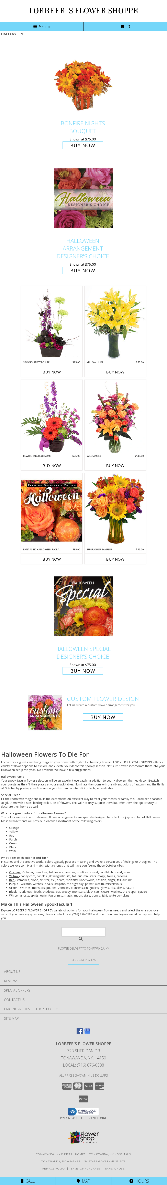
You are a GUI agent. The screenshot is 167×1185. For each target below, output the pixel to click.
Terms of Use (114, 1168)
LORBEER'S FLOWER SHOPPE (83, 10)
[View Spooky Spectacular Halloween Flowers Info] (51, 323)
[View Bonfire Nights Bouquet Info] (83, 81)
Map (85, 1181)
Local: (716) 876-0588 (83, 1065)
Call (29, 1181)
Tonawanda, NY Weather (60, 1161)
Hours (141, 1181)
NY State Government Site (105, 1161)
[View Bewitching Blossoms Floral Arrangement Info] (51, 417)
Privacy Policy (54, 1168)
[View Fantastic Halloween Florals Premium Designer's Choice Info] (51, 510)
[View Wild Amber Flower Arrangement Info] (115, 417)
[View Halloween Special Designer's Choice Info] (83, 606)
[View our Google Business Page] (87, 1033)
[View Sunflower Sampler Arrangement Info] (115, 510)
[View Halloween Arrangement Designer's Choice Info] (83, 198)
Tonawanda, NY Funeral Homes (61, 1154)
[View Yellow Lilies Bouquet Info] (115, 323)
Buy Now (82, 145)
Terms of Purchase (84, 1168)
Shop (44, 26)
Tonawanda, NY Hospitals (110, 1154)
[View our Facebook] (80, 1033)
